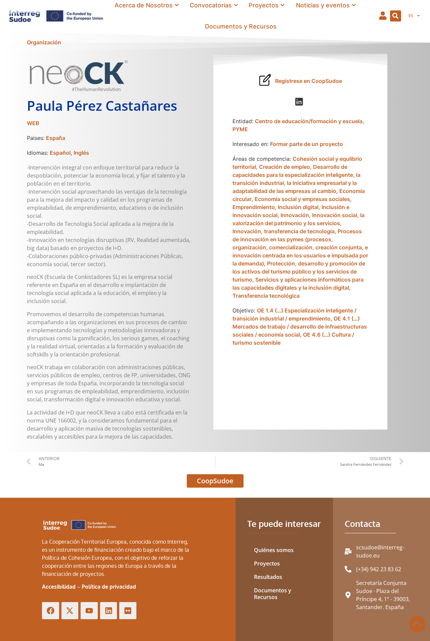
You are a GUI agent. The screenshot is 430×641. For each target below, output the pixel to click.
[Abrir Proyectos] (282, 5)
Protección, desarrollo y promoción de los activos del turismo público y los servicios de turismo (298, 271)
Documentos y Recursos (272, 594)
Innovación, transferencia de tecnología (283, 231)
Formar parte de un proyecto (306, 144)
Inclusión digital (298, 207)
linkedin (304, 102)
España (55, 138)
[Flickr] (127, 610)
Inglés (81, 152)
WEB (33, 123)
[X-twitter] (70, 610)
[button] (395, 15)
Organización (44, 42)
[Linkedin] (108, 610)
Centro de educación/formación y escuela (308, 121)
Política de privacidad (109, 586)
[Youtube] (89, 610)
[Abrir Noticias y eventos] (353, 5)
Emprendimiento (253, 207)
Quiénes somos (274, 550)
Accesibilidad (59, 586)
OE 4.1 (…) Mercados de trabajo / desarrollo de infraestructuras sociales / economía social (299, 326)
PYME (240, 129)
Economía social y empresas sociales (302, 199)
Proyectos (267, 563)
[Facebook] (50, 610)
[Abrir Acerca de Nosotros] (176, 5)
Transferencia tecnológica (266, 295)
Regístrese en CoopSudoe (308, 81)
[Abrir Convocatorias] (235, 5)
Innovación (295, 215)
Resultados (268, 577)
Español (60, 152)
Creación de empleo (284, 166)
